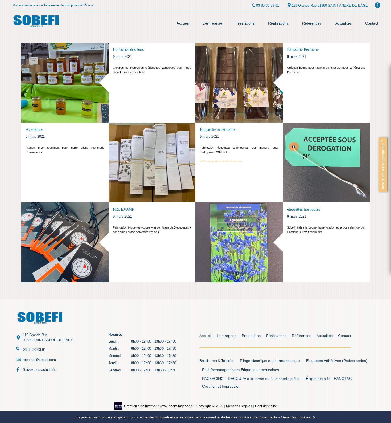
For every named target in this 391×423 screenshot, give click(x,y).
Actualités (343, 23)
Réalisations (278, 23)
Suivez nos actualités (39, 370)
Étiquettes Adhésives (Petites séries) (336, 361)
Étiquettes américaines (260, 370)
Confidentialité (266, 406)
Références (312, 23)
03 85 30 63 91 (267, 5)
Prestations (245, 23)
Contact (371, 23)
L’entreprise (212, 23)
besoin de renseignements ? (383, 164)
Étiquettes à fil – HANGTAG (329, 379)
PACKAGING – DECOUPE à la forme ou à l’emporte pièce (251, 379)
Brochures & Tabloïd (216, 361)
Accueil (183, 23)
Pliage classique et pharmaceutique (270, 361)
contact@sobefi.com (40, 360)
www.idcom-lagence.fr (176, 406)
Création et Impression (221, 386)
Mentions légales (239, 406)
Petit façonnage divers (221, 370)
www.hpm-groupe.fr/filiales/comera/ (221, 161)
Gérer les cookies (295, 417)
